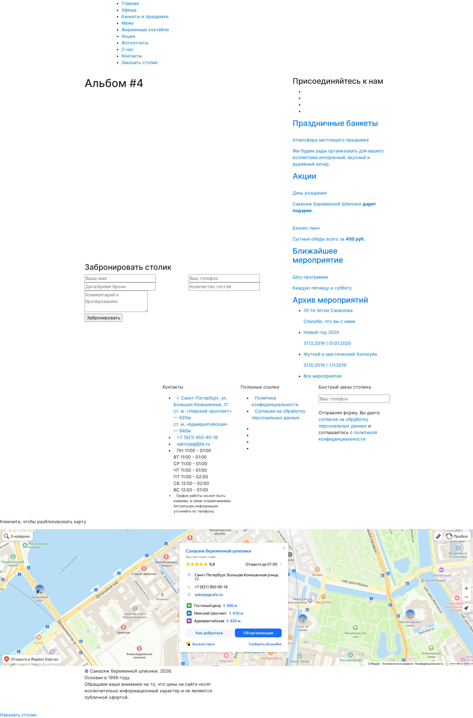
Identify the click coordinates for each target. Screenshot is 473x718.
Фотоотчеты (135, 42)
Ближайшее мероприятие (318, 255)
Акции (128, 36)
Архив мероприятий (330, 300)
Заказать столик (140, 62)
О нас (128, 49)
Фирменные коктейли (145, 29)
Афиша (129, 10)
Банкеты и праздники (145, 16)
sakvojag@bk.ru (193, 444)
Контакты (132, 56)
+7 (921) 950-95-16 (197, 437)
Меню (128, 23)
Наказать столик (18, 714)
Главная (130, 3)
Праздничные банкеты (335, 123)
